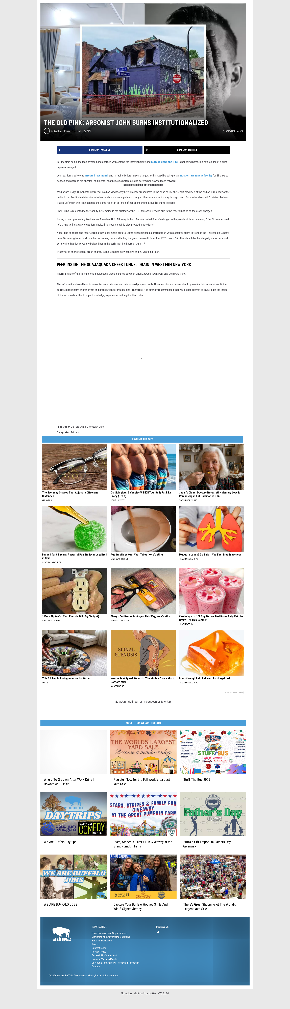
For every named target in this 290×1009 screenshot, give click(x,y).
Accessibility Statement (104, 955)
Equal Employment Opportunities (109, 933)
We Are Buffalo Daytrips (60, 842)
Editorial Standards (102, 940)
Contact (96, 966)
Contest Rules (99, 948)
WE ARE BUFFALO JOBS (60, 904)
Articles (75, 432)
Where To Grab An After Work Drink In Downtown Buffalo (69, 782)
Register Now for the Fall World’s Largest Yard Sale (141, 782)
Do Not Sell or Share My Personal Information (115, 962)
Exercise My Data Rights (104, 959)
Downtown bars (95, 426)
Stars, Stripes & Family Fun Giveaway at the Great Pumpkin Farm (142, 844)
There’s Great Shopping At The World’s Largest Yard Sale (209, 906)
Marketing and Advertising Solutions (111, 937)
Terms (95, 944)
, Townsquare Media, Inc (85, 975)
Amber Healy (56, 131)
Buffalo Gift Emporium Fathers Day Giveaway (207, 844)
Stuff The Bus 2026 (196, 780)
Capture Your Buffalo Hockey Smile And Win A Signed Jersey (140, 906)
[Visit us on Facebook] (159, 933)
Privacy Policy (99, 951)
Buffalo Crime (78, 426)
